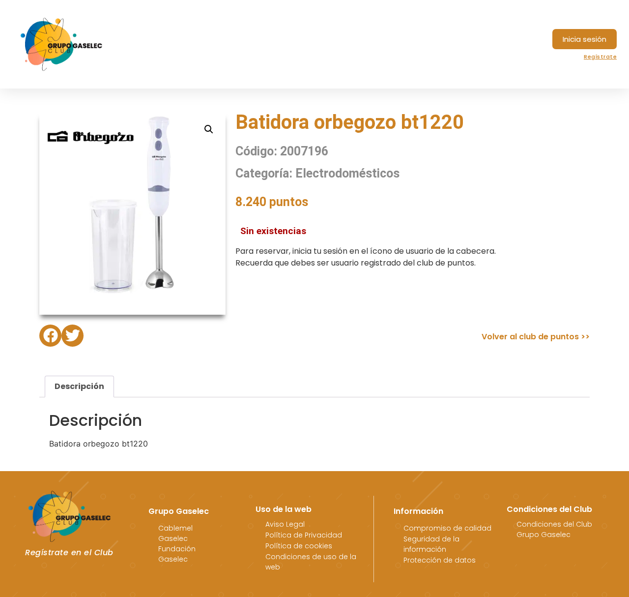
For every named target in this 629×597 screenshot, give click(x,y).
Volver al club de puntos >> (536, 336)
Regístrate (600, 56)
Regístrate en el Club (69, 552)
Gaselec (173, 538)
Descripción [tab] (79, 386)
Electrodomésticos (347, 173)
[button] (584, 39)
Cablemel (175, 528)
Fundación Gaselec (177, 554)
